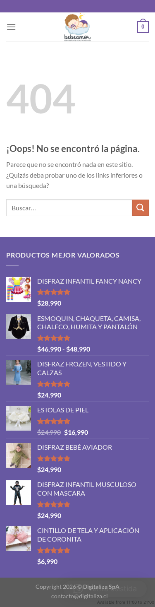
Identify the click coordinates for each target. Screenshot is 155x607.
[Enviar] (140, 208)
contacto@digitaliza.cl (79, 596)
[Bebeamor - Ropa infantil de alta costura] (77, 26)
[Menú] (11, 27)
